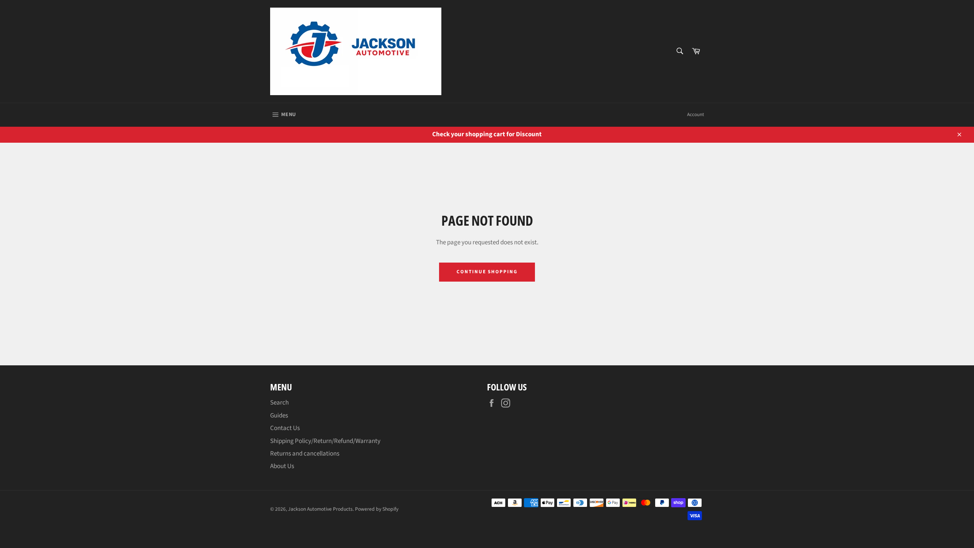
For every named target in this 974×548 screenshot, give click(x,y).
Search (279, 402)
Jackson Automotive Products (320, 509)
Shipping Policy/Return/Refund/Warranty (325, 441)
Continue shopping (487, 271)
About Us (282, 466)
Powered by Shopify (376, 509)
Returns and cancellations (304, 453)
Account (695, 114)
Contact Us (285, 428)
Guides (279, 415)
